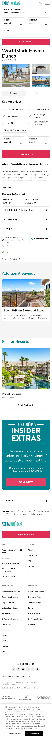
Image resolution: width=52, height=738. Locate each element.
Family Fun (6, 630)
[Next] (50, 378)
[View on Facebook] (18, 669)
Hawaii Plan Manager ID (10, 684)
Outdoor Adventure (10, 619)
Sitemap (31, 624)
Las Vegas (6, 641)
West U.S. (10, 514)
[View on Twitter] (13, 669)
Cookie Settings (15, 733)
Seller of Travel (8, 577)
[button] (47, 3)
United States (43, 511)
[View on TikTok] (33, 669)
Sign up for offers (26, 534)
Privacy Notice (34, 613)
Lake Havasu (36, 514)
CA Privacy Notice (35, 619)
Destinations (26, 511)
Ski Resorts (6, 613)
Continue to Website (33, 733)
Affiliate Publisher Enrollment (9, 570)
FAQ (29, 561)
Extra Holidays (8, 511)
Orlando (5, 635)
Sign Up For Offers (36, 592)
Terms (30, 608)
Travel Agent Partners (11, 563)
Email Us (5, 558)
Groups (31, 566)
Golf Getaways (8, 624)
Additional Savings (18, 273)
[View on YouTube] (23, 669)
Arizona (23, 514)
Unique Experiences (10, 608)
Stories (31, 572)
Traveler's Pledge (35, 597)
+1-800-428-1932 (26, 664)
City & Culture (8, 602)
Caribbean (6, 652)
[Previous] (2, 378)
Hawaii (5, 646)
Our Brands (32, 555)
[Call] (40, 3)
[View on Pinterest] (38, 669)
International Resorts (11, 592)
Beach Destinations (10, 597)
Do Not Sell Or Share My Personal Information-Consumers (22, 688)
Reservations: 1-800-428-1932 (12, 551)
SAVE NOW (26, 482)
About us (31, 550)
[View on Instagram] (28, 669)
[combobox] (23, 13)
